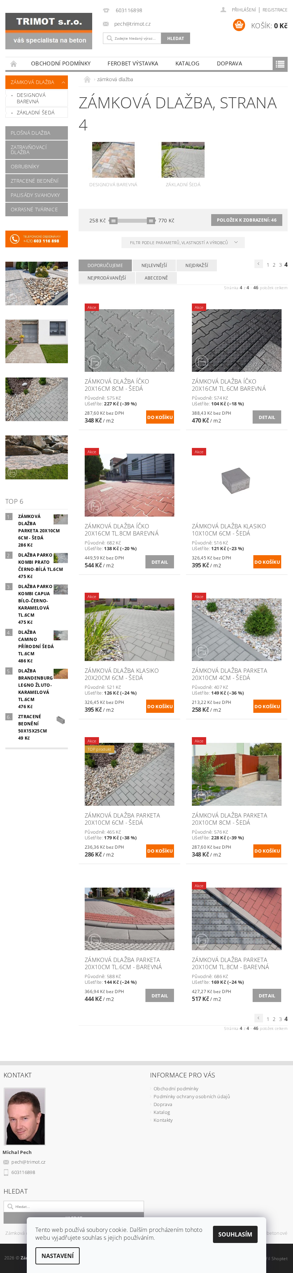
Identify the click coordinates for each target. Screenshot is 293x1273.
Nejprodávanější (107, 278)
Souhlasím (235, 1234)
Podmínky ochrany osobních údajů (192, 1096)
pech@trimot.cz (28, 1162)
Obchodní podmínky (60, 63)
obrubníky (25, 166)
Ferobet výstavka (133, 63)
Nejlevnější (154, 265)
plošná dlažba (30, 132)
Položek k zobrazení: (247, 220)
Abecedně (156, 278)
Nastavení (57, 1256)
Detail (267, 417)
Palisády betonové (267, 1233)
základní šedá (35, 112)
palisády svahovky (35, 195)
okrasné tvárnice (34, 209)
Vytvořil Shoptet (271, 1258)
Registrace (275, 10)
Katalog (187, 63)
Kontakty (163, 1120)
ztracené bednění (35, 180)
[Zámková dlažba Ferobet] (48, 31)
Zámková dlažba (22, 1233)
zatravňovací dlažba (29, 150)
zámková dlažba (32, 82)
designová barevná (31, 98)
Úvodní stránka (14, 63)
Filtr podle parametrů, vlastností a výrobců (179, 242)
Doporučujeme (105, 265)
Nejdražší (196, 265)
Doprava (229, 63)
